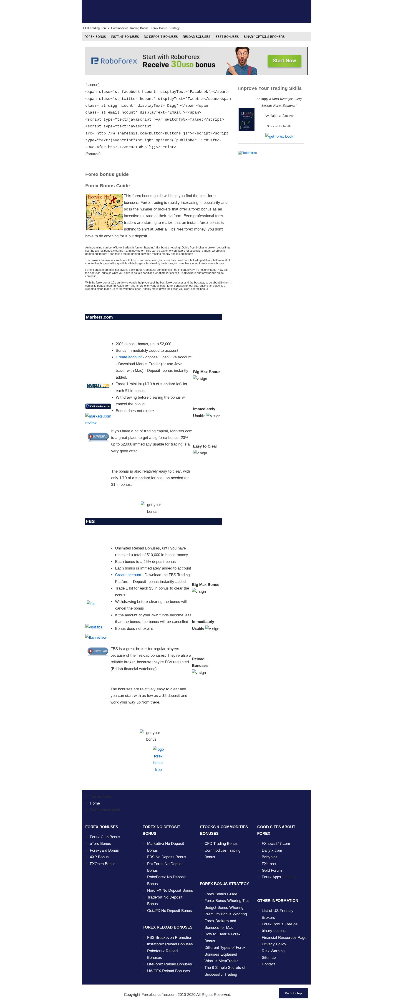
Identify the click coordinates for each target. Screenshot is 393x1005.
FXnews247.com (276, 843)
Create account (129, 357)
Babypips (269, 857)
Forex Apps (271, 877)
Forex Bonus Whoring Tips (226, 901)
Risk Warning (273, 951)
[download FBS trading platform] (98, 648)
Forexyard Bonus (104, 850)
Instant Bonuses (125, 36)
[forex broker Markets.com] (98, 385)
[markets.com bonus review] (98, 419)
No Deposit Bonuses (161, 36)
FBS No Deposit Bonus (166, 857)
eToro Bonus (100, 843)
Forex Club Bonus (105, 837)
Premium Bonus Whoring (225, 914)
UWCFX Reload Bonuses (168, 971)
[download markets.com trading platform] (98, 433)
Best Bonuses (227, 36)
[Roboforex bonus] (196, 60)
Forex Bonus (95, 36)
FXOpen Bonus (103, 864)
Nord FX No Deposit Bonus (170, 890)
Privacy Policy (274, 944)
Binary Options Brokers (264, 36)
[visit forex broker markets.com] (98, 406)
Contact (268, 964)
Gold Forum (272, 870)
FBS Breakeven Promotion (169, 937)
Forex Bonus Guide (220, 894)
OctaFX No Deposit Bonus (169, 911)
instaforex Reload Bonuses (170, 944)
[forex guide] (279, 136)
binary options (274, 931)
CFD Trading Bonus (221, 843)
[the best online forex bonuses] (158, 759)
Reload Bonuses (196, 36)
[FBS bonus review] (95, 637)
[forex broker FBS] (98, 605)
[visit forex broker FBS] (93, 627)
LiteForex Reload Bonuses (169, 964)
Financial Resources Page (284, 937)
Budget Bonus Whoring (223, 907)
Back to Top (293, 993)
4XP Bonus (99, 857)
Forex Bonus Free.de (279, 924)
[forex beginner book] (246, 119)
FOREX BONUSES (101, 827)
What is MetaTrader (221, 961)
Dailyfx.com (272, 850)
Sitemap (269, 957)
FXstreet (269, 864)
